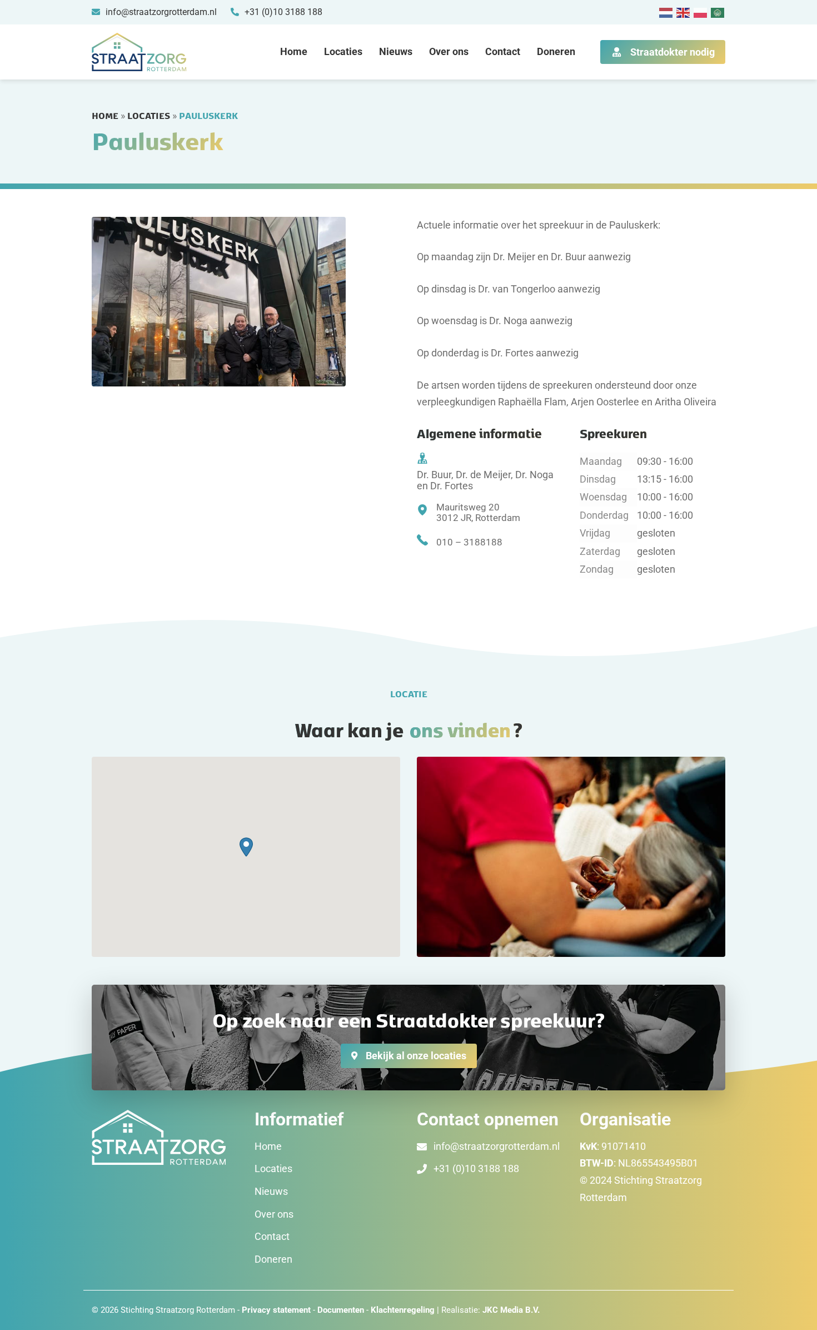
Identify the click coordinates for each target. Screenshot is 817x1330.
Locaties (343, 51)
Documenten (341, 1310)
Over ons (449, 51)
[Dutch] (666, 12)
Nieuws (395, 51)
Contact (502, 51)
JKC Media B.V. (511, 1310)
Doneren (556, 51)
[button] (246, 847)
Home (293, 51)
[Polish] (701, 12)
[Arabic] (718, 12)
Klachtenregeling (403, 1310)
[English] (683, 12)
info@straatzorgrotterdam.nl (497, 1146)
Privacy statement (276, 1310)
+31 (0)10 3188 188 (476, 1168)
